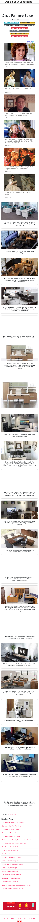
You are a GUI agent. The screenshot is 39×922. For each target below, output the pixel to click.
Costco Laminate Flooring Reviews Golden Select (16, 840)
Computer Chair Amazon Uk (10, 881)
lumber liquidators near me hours (19, 31)
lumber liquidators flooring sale (19, 33)
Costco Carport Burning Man (10, 861)
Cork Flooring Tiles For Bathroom (11, 875)
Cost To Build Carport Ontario (10, 829)
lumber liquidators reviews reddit (19, 20)
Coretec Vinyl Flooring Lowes (10, 833)
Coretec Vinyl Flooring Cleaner (11, 878)
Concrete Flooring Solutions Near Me (12, 888)
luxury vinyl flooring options (20, 28)
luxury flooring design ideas (19, 36)
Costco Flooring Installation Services (12, 864)
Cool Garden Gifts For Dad (10, 847)
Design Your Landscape (18, 1)
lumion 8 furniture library (11, 22)
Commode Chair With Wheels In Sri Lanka (14, 843)
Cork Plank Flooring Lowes (10, 854)
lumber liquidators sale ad (27, 22)
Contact (13, 918)
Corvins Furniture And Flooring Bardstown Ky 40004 (17, 885)
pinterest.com (12, 814)
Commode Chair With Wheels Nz (11, 826)
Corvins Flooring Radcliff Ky (10, 850)
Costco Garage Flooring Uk (10, 868)
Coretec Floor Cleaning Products (11, 857)
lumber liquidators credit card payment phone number (19, 25)
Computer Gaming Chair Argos (11, 836)
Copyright (32, 918)
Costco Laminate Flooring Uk (10, 871)
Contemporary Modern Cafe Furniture (13, 822)
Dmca (6, 918)
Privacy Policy (22, 918)
